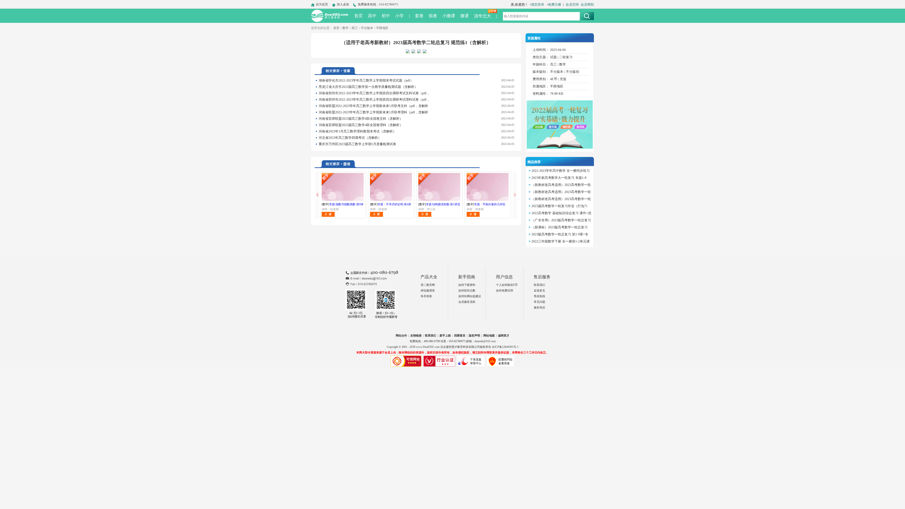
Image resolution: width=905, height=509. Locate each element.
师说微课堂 (428, 290)
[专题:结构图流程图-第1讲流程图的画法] (439, 187)
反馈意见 (539, 290)
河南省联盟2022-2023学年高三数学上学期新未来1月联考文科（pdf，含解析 (373, 106)
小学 (399, 15)
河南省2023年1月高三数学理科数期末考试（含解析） (357, 131)
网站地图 (489, 335)
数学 (345, 28)
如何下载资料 (466, 285)
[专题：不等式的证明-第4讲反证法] (391, 187)
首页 (358, 15)
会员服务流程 (466, 302)
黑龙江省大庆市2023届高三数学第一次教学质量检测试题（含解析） (368, 87)
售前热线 (539, 296)
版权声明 (474, 335)
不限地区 (382, 28)
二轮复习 (565, 57)
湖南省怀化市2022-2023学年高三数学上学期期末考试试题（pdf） (366, 80)
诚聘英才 (503, 335)
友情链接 (416, 335)
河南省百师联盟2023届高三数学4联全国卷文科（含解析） (361, 118)
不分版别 (572, 72)
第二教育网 (428, 285)
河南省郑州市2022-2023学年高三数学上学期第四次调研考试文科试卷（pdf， (374, 93)
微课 (464, 15)
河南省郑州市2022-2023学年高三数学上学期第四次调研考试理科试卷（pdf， (374, 99)
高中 (372, 15)
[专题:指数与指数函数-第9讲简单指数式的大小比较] (343, 187)
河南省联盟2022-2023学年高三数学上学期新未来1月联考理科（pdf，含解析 (373, 112)
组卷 (433, 15)
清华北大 (482, 16)
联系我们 (539, 285)
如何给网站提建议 (469, 296)
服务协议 (539, 307)
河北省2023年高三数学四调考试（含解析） (350, 138)
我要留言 (459, 335)
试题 (553, 57)
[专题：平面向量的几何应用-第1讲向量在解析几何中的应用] (488, 187)
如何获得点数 (466, 290)
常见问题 (539, 302)
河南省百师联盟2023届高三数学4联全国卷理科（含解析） (361, 125)
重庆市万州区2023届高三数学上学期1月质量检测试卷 (357, 144)
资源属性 (534, 38)
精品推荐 (534, 162)
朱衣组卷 (426, 296)
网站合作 (401, 335)
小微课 (448, 15)
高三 (355, 28)
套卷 (419, 15)
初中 (386, 15)
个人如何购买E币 (507, 285)
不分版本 (367, 28)
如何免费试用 (504, 290)
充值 (563, 79)
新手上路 (445, 335)
